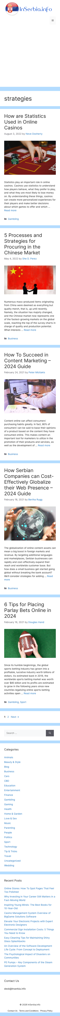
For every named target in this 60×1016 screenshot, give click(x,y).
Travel (7, 856)
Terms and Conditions (29, 1011)
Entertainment (12, 790)
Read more (10, 210)
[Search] (50, 733)
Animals (8, 757)
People (8, 832)
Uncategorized (12, 860)
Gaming (8, 804)
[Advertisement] (30, 57)
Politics (8, 837)
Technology (10, 846)
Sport (23, 702)
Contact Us (12, 1011)
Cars (6, 776)
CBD (6, 780)
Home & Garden (13, 813)
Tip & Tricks (10, 851)
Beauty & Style (12, 762)
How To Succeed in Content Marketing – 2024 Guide (27, 360)
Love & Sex (10, 818)
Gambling (13, 219)
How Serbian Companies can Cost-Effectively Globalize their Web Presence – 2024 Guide (29, 481)
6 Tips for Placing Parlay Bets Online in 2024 (27, 610)
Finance (8, 795)
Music (7, 823)
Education (9, 785)
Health (8, 809)
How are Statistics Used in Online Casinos (25, 121)
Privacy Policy (46, 1011)
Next (15, 716)
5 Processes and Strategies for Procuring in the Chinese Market (23, 243)
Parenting (9, 827)
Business (13, 338)
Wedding (9, 865)
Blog (6, 766)
